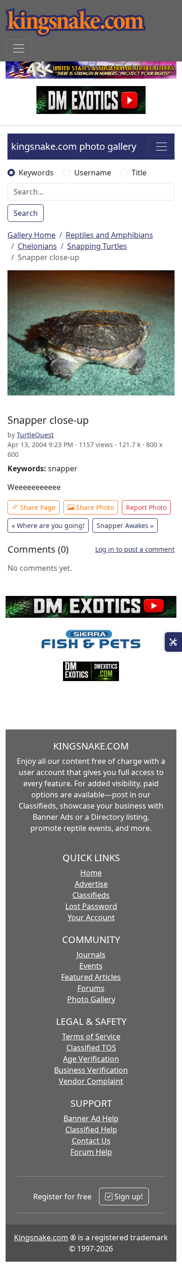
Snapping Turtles (97, 246)
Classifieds (91, 895)
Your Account (91, 917)
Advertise (91, 884)
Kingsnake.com (41, 1237)
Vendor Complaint (91, 1081)
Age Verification (91, 1059)
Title (139, 172)
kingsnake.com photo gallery (73, 146)
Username (92, 172)
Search (26, 213)
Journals (91, 955)
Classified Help (91, 1129)
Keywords (36, 172)
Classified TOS (91, 1048)
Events (91, 966)
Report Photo (146, 507)
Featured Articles (91, 977)
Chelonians (37, 246)
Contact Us (91, 1141)
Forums (91, 988)
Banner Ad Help (91, 1118)
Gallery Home (31, 235)
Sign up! (127, 1196)
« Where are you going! (48, 525)
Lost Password (91, 906)
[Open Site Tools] (173, 642)
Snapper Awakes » (125, 525)
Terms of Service (91, 1036)
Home (91, 873)
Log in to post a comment (135, 549)
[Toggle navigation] (19, 48)
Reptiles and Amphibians (109, 235)
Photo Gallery (91, 999)
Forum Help (91, 1152)
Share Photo (94, 507)
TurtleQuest (35, 434)
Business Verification (91, 1070)
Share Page (37, 507)
